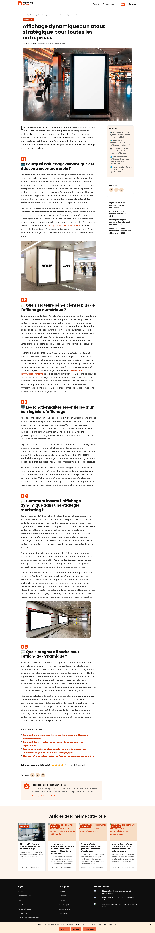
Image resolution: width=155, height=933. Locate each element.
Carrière (62, 891)
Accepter (64, 929)
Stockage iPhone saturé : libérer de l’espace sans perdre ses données (58, 756)
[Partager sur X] (38, 775)
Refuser (76, 929)
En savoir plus (110, 924)
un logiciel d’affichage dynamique (65, 225)
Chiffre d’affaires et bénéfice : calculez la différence (117, 213)
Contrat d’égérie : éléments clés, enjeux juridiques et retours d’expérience (91, 847)
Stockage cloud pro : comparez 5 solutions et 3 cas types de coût (119, 222)
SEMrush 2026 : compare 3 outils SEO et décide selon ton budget (31, 846)
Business (62, 896)
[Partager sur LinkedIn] (43, 775)
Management (64, 909)
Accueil (96, 4)
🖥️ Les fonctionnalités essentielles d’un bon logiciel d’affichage (119, 150)
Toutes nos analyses (59, 796)
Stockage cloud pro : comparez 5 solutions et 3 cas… (119, 906)
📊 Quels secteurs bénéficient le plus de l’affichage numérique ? (120, 142)
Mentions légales (24, 909)
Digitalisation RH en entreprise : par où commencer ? (117, 205)
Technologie (64, 904)
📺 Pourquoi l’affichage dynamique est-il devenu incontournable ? (120, 134)
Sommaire (113, 128)
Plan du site (22, 913)
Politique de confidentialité (28, 918)
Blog (123, 4)
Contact (132, 4)
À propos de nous (110, 4)
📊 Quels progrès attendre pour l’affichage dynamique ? (121, 169)
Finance (62, 900)
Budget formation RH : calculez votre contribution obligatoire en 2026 (120, 230)
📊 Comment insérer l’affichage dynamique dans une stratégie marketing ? (119, 160)
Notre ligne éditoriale (40, 796)
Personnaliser (89, 929)
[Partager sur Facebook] (32, 775)
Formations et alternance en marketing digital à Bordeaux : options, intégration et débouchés (62, 849)
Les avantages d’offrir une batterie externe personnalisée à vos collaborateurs (122, 847)
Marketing (33, 15)
